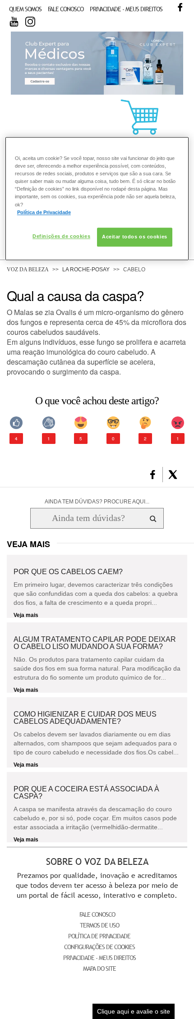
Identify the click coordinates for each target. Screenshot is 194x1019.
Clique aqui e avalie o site (133, 1011)
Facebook (180, 7)
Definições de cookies (61, 236)
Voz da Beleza (28, 269)
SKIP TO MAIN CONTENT (38, 3)
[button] (153, 474)
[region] (97, 198)
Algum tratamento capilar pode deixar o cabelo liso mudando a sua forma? (95, 643)
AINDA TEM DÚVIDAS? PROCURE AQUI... (97, 501)
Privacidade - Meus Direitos (126, 9)
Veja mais (26, 615)
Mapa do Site (99, 968)
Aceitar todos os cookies (134, 236)
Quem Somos (25, 9)
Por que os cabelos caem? (68, 572)
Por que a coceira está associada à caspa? (86, 793)
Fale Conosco (65, 9)
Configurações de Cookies (99, 947)
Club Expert (97, 63)
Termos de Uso (99, 925)
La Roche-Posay (86, 269)
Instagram (30, 22)
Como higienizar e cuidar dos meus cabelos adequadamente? (85, 718)
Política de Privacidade (99, 936)
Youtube (14, 22)
